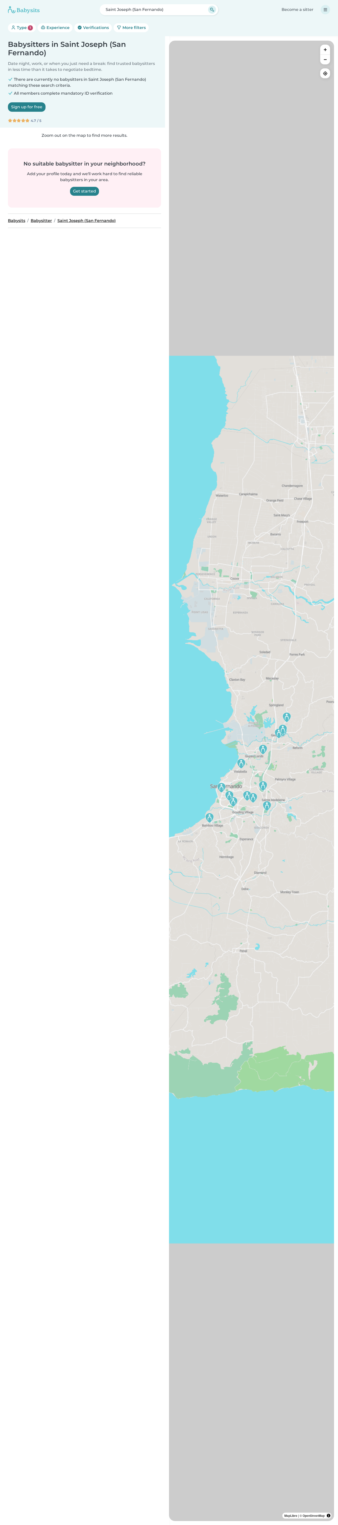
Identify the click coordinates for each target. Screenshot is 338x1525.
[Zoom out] (325, 59)
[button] (263, 786)
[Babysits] (24, 9)
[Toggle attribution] (329, 1516)
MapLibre (290, 1515)
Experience (58, 27)
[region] (251, 781)
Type (23, 27)
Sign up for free (26, 107)
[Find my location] (325, 73)
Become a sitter (298, 9)
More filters (133, 27)
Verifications (95, 27)
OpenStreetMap (314, 1515)
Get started (84, 191)
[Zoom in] (325, 50)
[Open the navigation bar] (325, 9)
